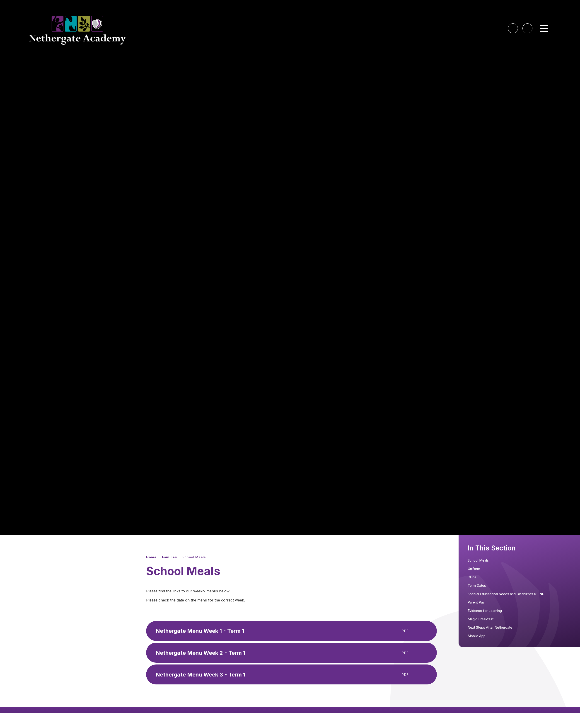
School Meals (194, 557)
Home (151, 557)
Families (169, 557)
